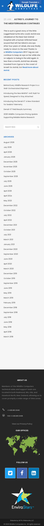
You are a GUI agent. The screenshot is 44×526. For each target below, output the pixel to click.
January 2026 (9, 157)
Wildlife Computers (14, 52)
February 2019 (9, 302)
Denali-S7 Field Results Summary (18, 109)
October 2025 (9, 171)
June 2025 (8, 186)
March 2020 (9, 268)
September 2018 (10, 312)
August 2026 (9, 142)
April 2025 (8, 191)
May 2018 (7, 327)
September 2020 (11, 254)
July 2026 (8, 147)
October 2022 (9, 210)
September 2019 (10, 283)
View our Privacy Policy (22, 424)
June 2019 (8, 288)
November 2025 (10, 166)
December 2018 (10, 307)
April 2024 (8, 196)
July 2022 (7, 215)
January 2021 (9, 244)
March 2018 (8, 336)
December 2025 (10, 162)
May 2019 (7, 293)
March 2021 (8, 239)
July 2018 (7, 317)
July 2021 (7, 234)
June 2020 (8, 259)
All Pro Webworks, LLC (26, 520)
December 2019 (10, 273)
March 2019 (8, 298)
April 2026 (8, 152)
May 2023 (8, 200)
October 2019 (9, 278)
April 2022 (8, 220)
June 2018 (8, 322)
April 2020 (8, 264)
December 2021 (10, 225)
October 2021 (9, 230)
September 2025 (11, 176)
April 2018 (7, 332)
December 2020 (10, 249)
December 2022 (10, 205)
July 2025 (7, 181)
